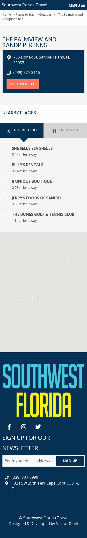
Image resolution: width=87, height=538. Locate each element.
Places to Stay (25, 15)
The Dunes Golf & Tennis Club (43, 214)
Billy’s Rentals (27, 164)
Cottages (45, 15)
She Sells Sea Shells (32, 148)
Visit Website (24, 84)
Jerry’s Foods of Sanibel (37, 198)
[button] (62, 292)
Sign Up (70, 460)
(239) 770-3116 (26, 72)
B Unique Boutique (32, 181)
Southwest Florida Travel (24, 4)
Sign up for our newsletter (26, 442)
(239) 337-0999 (25, 477)
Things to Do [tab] (25, 130)
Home (6, 15)
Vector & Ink (67, 523)
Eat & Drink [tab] (68, 130)
